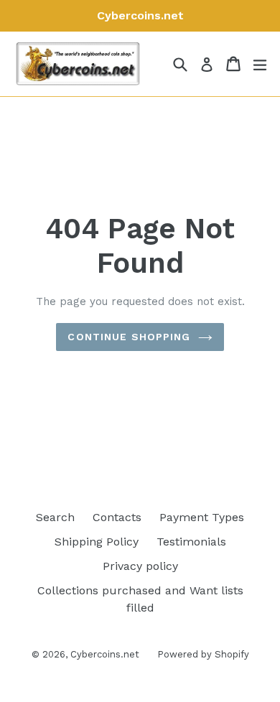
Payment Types (201, 517)
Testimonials (191, 541)
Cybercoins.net (104, 654)
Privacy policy (140, 566)
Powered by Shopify (203, 654)
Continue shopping (128, 336)
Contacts (117, 517)
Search (55, 517)
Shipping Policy (97, 541)
